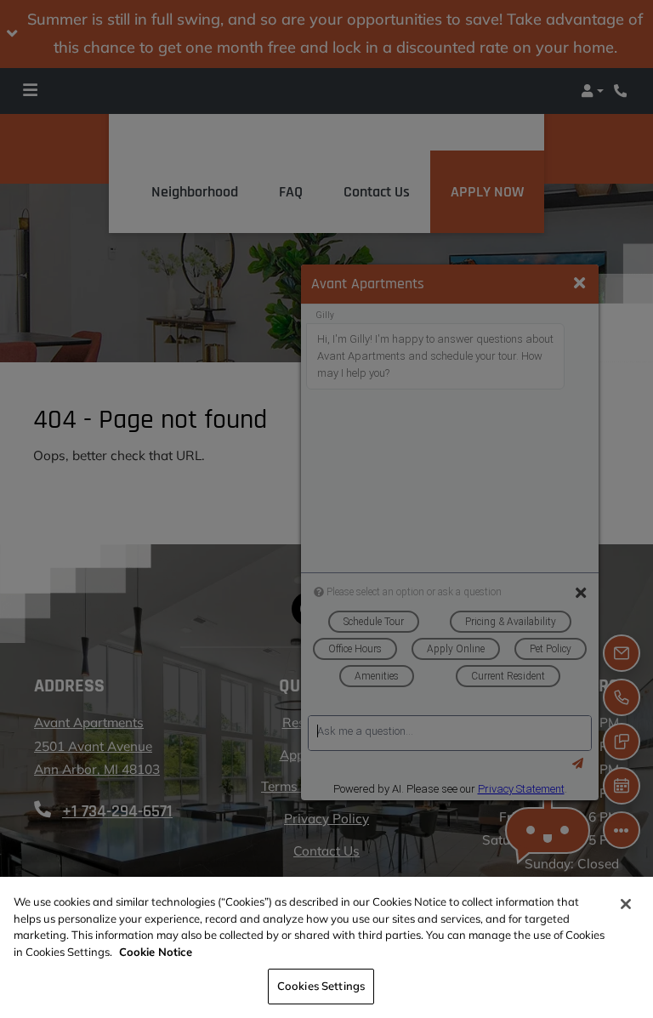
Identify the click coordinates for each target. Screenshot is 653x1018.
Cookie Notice (155, 951)
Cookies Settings (321, 985)
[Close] (625, 904)
